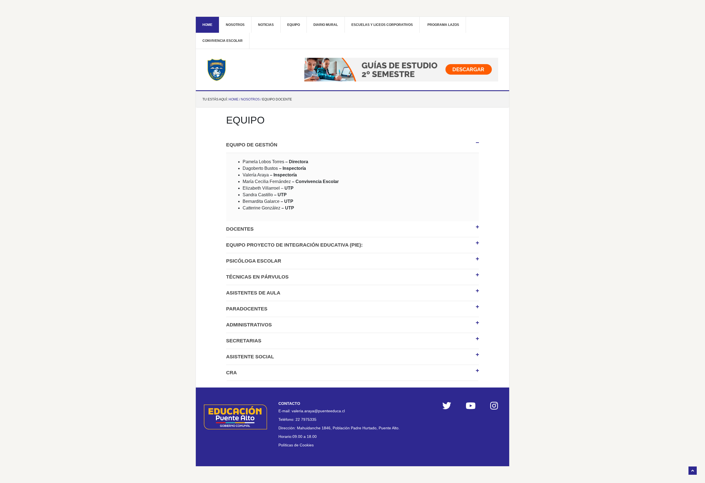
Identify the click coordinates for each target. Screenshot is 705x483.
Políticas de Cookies (296, 445)
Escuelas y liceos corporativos (382, 25)
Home (207, 25)
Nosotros (235, 25)
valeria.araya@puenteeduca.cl (318, 411)
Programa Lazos (443, 25)
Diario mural (325, 25)
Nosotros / (251, 99)
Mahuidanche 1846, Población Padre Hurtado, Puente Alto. (348, 428)
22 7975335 (305, 419)
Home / (234, 99)
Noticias (266, 25)
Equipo (293, 25)
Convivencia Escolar (222, 41)
